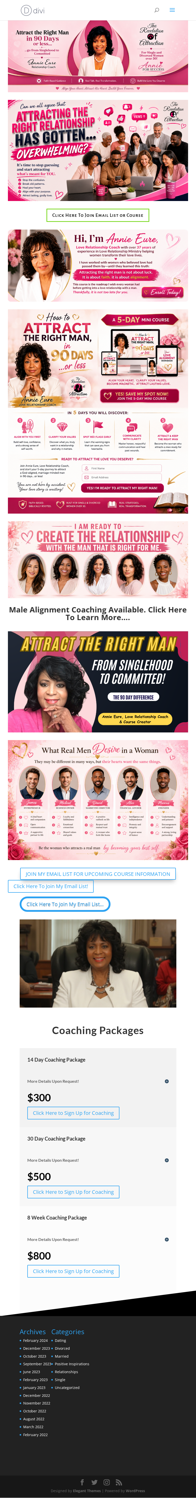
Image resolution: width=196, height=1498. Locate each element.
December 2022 (36, 1395)
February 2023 (35, 1379)
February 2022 (35, 1434)
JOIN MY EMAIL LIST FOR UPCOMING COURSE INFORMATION (98, 874)
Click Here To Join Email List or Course (97, 215)
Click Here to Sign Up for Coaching (73, 1112)
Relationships (66, 1371)
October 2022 (34, 1411)
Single (60, 1379)
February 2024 (35, 1340)
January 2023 (34, 1387)
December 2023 (36, 1348)
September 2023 (37, 1363)
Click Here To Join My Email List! (51, 886)
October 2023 (34, 1356)
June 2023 (31, 1371)
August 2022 (33, 1418)
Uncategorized (67, 1387)
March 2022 (33, 1426)
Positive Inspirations (72, 1363)
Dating (60, 1340)
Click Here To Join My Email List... (65, 904)
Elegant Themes (87, 1490)
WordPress (135, 1490)
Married (62, 1356)
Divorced (62, 1348)
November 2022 (36, 1403)
